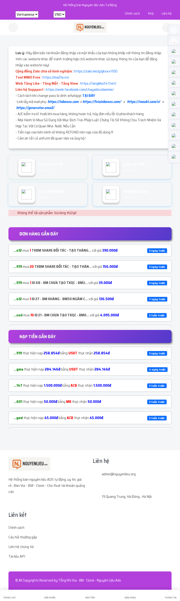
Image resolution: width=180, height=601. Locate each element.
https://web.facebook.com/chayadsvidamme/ (80, 89)
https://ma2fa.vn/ (56, 77)
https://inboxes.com (63, 102)
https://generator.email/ (35, 108)
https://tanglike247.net (97, 83)
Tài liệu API (16, 556)
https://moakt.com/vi (143, 102)
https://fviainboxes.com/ (101, 102)
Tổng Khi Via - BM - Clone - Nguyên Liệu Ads (89, 580)
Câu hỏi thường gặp (22, 537)
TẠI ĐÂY (88, 95)
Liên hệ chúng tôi (21, 547)
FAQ (151, 13)
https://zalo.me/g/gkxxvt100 (95, 71)
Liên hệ (167, 13)
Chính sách (132, 13)
